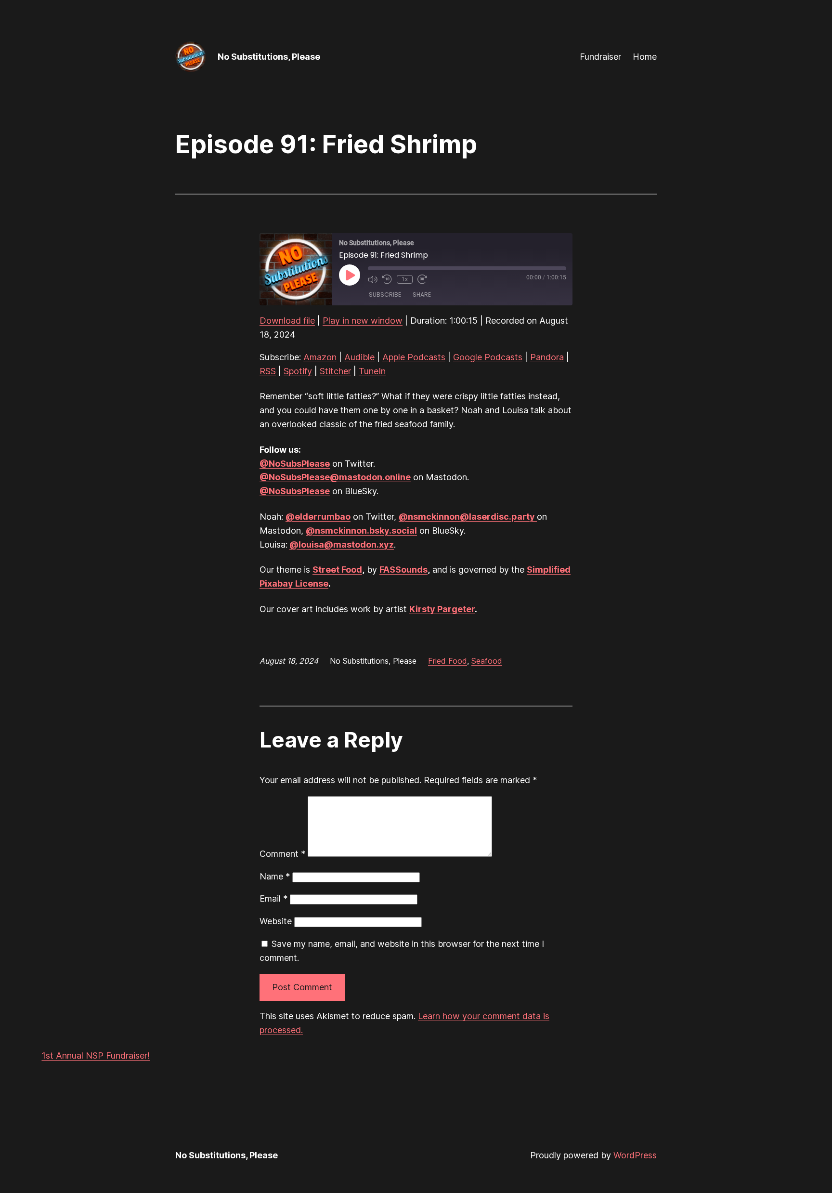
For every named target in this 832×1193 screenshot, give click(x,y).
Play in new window (363, 320)
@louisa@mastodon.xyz (341, 544)
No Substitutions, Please (269, 57)
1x (405, 279)
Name (275, 876)
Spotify (298, 371)
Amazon (320, 357)
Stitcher (335, 371)
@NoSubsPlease (295, 464)
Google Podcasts (487, 357)
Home (645, 57)
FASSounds (403, 569)
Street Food (337, 569)
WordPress (635, 1155)
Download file (287, 320)
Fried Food (447, 661)
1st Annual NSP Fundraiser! (95, 1055)
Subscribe (385, 294)
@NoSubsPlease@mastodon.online (335, 477)
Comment (282, 854)
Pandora (547, 357)
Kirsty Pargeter (442, 609)
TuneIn (372, 371)
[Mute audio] (372, 279)
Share (422, 294)
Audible (359, 357)
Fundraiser (600, 57)
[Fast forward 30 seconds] (422, 279)
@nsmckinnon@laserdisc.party (468, 516)
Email (273, 898)
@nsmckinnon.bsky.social (361, 530)
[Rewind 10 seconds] (387, 279)
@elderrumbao (318, 516)
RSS (268, 371)
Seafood (486, 661)
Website (276, 921)
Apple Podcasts (413, 357)
